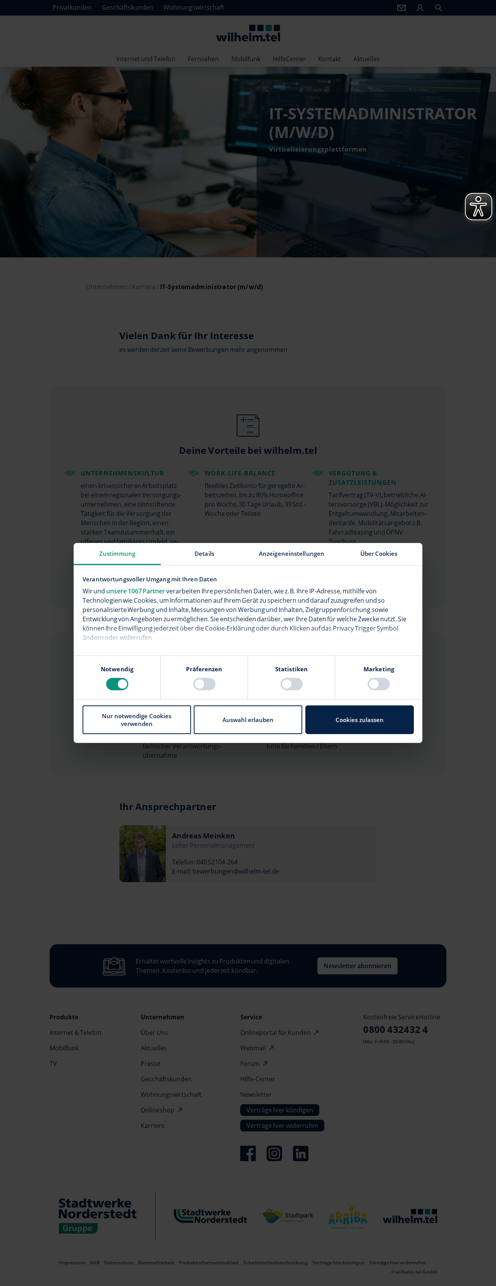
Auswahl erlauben (248, 720)
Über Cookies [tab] (379, 553)
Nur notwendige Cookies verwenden (136, 719)
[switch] (204, 684)
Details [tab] (204, 553)
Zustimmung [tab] (117, 553)
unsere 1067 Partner (135, 591)
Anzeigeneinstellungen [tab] (291, 553)
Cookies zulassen (360, 720)
